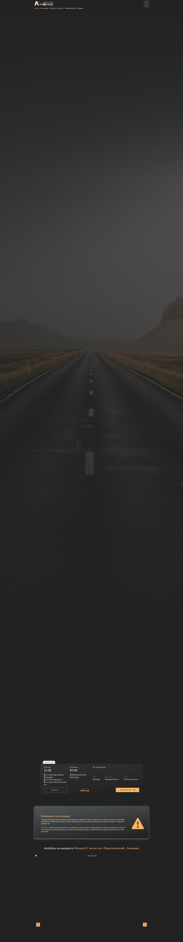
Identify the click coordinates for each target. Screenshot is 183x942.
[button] (38, 925)
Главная (36, 8)
